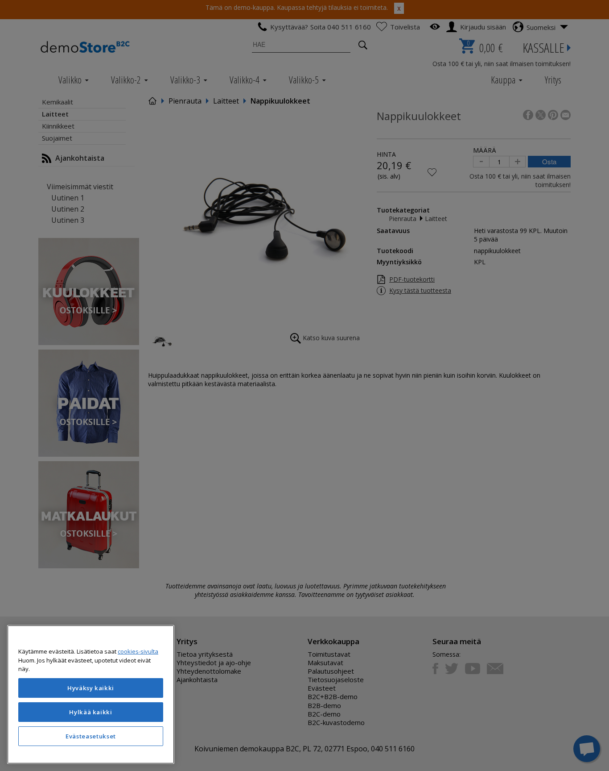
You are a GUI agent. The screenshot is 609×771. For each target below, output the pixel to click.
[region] (90, 694)
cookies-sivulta (138, 651)
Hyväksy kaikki (90, 688)
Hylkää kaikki (90, 712)
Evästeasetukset (91, 736)
